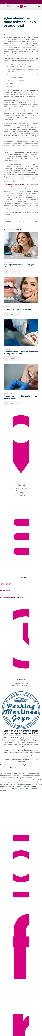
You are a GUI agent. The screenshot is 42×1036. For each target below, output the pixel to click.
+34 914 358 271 (5, 584)
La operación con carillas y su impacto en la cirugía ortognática (21, 353)
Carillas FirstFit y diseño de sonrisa (18, 309)
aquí (30, 756)
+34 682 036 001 (6, 590)
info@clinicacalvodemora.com (11, 597)
